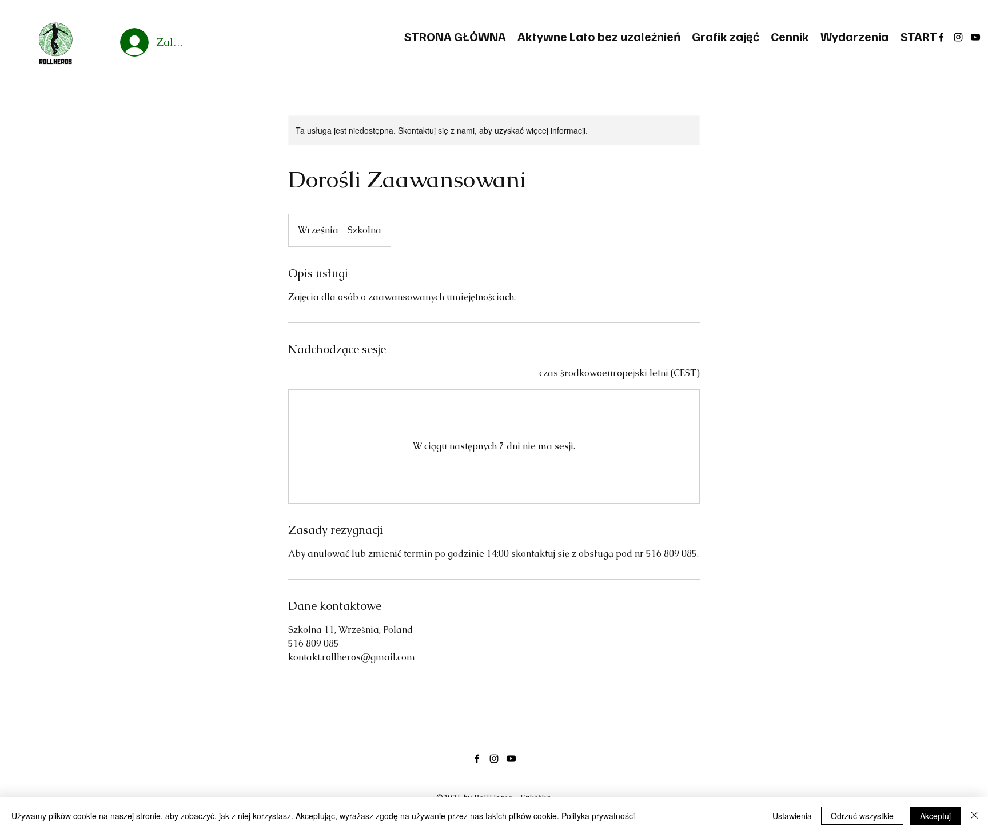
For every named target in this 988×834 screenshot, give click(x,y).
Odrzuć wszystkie (862, 815)
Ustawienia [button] (792, 815)
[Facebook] (941, 37)
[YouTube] (975, 37)
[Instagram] (958, 37)
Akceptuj (935, 815)
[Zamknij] (974, 816)
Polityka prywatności (598, 815)
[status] (619, 373)
